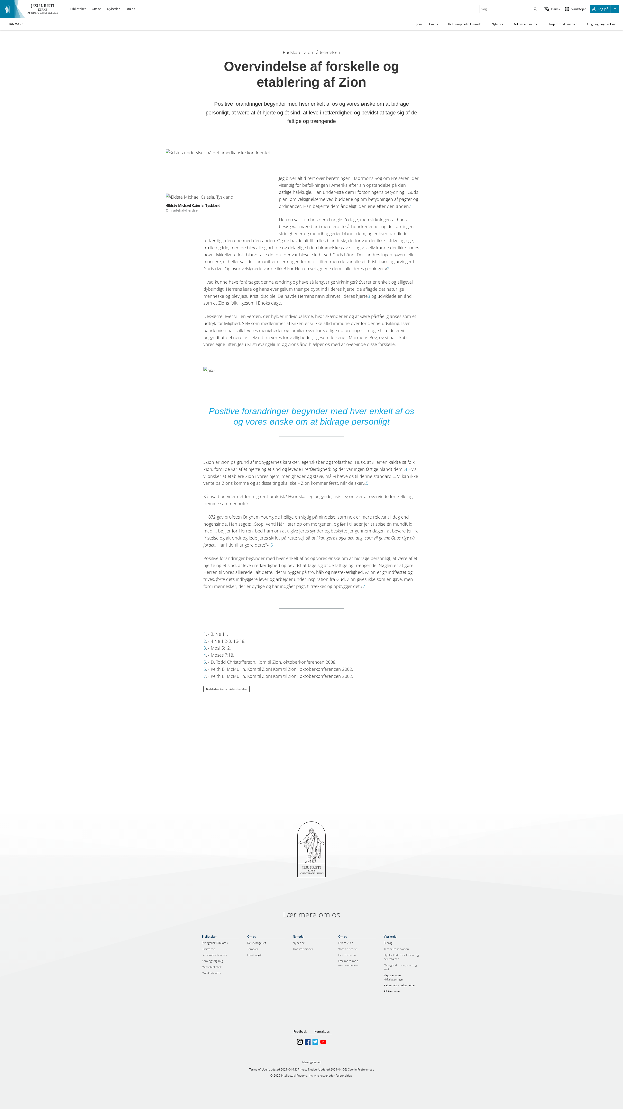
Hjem (418, 24)
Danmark (16, 24)
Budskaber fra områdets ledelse (226, 689)
